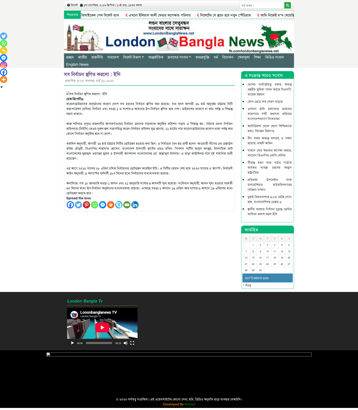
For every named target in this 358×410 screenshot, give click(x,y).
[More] (3, 79)
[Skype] (118, 204)
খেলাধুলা (244, 57)
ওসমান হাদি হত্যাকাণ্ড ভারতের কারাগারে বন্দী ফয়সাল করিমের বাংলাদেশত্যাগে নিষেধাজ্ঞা (270, 113)
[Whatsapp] (94, 204)
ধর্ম (216, 57)
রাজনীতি (97, 57)
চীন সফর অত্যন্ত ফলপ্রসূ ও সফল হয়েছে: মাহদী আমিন (270, 140)
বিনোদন (227, 57)
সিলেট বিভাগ (132, 57)
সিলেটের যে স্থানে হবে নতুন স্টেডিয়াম (216, 15)
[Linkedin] (135, 204)
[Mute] (125, 343)
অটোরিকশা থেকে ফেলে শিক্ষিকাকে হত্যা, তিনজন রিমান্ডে (270, 128)
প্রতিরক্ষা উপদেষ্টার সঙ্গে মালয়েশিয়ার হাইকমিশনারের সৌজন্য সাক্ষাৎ (270, 184)
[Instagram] (3, 65)
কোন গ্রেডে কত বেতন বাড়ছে (265, 101)
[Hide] (1, 87)
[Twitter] (78, 204)
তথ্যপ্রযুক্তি (202, 57)
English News (77, 64)
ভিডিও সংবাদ (274, 57)
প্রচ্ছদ (70, 57)
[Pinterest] (86, 204)
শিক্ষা (257, 57)
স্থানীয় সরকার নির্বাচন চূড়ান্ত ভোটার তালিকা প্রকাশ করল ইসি (270, 211)
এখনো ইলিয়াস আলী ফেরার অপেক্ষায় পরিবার (150, 15)
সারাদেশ (113, 57)
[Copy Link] (3, 50)
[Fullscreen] (132, 343)
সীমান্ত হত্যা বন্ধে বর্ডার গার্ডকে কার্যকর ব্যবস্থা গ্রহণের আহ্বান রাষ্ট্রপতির (270, 167)
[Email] (127, 204)
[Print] (110, 204)
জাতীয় (82, 57)
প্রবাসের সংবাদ (178, 57)
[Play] (72, 343)
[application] (102, 327)
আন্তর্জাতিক (155, 57)
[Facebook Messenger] (102, 204)
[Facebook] (70, 204)
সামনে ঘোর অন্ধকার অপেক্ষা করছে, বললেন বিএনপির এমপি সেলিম (270, 153)
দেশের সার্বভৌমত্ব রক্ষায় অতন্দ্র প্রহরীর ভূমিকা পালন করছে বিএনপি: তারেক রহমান (270, 89)
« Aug (246, 284)
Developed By (179, 404)
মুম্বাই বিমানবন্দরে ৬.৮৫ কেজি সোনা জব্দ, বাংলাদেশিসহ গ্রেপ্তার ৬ (270, 199)
